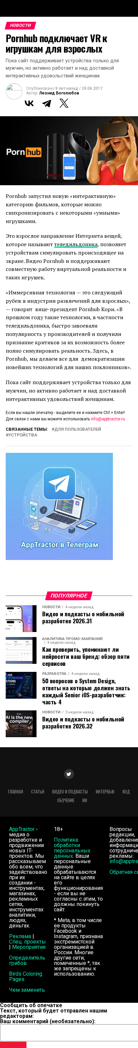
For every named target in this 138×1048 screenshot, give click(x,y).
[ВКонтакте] (29, 103)
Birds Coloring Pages (25, 976)
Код (126, 791)
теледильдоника (75, 244)
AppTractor (21, 829)
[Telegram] (47, 103)
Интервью (105, 791)
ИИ (84, 800)
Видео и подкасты (70, 791)
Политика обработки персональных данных (72, 848)
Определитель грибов (27, 960)
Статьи (37, 791)
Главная (15, 791)
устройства (22, 435)
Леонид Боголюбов (59, 93)
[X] (64, 103)
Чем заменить (27, 990)
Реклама (20, 936)
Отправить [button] (13, 1045)
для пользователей (77, 429)
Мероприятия (29, 947)
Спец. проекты (27, 941)
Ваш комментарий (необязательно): (47, 1021)
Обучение (65, 800)
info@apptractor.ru (108, 419)
